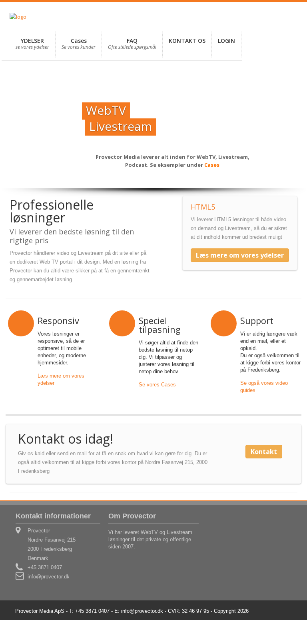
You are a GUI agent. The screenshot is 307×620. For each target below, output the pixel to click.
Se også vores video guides (264, 386)
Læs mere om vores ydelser (240, 255)
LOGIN (226, 40)
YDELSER (32, 43)
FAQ (132, 43)
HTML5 (203, 207)
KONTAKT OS (187, 40)
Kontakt (264, 451)
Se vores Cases (157, 385)
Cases (79, 43)
